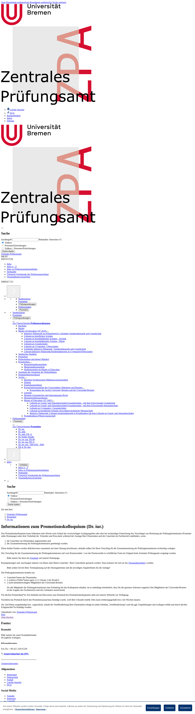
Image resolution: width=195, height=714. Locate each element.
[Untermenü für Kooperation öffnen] (31, 362)
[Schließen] (14, 321)
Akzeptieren (185, 708)
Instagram (11, 698)
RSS (3, 614)
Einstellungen (153, 708)
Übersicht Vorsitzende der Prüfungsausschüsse (28, 274)
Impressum (12, 674)
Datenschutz (12, 677)
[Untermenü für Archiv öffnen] (26, 378)
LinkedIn (11, 701)
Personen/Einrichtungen (15, 245)
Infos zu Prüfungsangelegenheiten (22, 269)
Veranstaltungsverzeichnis (18, 277)
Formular (34, 558)
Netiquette (11, 271)
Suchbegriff (6, 239)
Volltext (8, 242)
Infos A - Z (12, 266)
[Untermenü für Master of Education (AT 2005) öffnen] (53, 401)
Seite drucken (7, 617)
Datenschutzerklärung (24, 709)
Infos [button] (9, 462)
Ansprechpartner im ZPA (16, 654)
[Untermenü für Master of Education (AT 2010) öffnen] (48, 331)
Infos (9, 264)
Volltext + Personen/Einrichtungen (20, 248)
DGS (9, 685)
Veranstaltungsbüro (137, 563)
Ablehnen (169, 708)
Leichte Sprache (14, 682)
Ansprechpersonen (9, 663)
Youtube (10, 696)
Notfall (10, 680)
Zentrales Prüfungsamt (11, 254)
